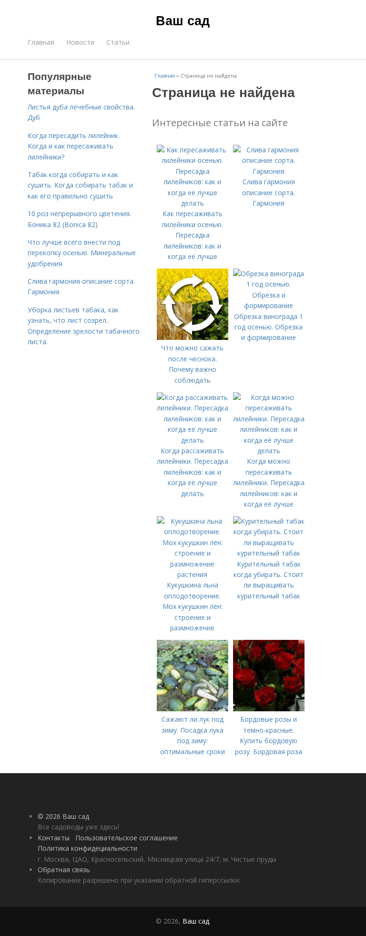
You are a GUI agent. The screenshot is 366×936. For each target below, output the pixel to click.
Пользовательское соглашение (126, 837)
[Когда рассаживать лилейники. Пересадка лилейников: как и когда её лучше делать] (192, 440)
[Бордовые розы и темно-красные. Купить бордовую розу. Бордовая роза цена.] (269, 708)
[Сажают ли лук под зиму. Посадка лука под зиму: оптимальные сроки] (192, 708)
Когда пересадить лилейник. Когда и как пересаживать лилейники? (74, 146)
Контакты (54, 837)
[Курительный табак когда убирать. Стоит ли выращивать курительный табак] (269, 553)
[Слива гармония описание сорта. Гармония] (269, 171)
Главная (41, 42)
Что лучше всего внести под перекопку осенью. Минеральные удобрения (82, 253)
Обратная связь (64, 869)
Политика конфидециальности (87, 848)
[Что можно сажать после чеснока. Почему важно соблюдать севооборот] (192, 337)
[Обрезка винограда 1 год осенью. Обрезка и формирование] (269, 305)
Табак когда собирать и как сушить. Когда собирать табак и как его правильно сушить (80, 185)
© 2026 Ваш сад (63, 816)
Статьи (118, 42)
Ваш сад (183, 20)
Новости (80, 42)
